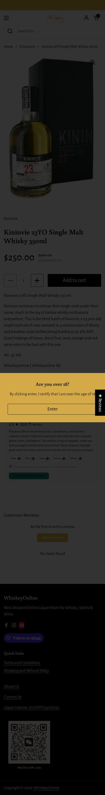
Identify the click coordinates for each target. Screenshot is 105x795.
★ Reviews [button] (100, 402)
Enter (52, 409)
